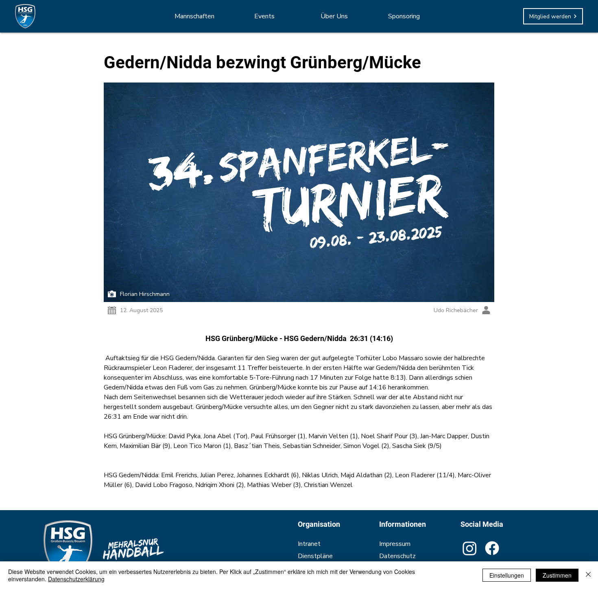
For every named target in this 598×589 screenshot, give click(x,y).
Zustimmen (557, 575)
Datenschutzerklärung (76, 579)
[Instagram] (470, 548)
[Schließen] (588, 575)
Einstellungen (506, 575)
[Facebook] (492, 548)
